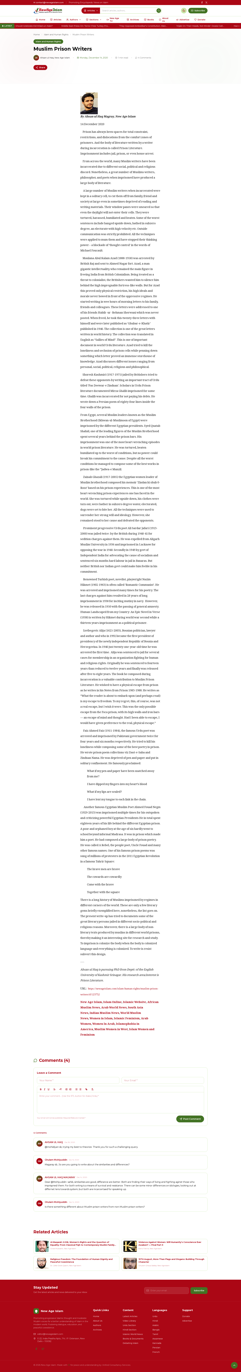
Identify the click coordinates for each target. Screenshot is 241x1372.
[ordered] (76, 1089)
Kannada (156, 1343)
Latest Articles (130, 1316)
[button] (54, 1089)
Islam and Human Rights (56, 34)
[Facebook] (36, 1349)
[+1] (70, 1089)
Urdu (154, 1316)
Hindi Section (129, 1329)
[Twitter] (43, 1349)
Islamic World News (133, 1334)
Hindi (155, 1321)
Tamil (155, 1334)
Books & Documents (133, 1338)
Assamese (157, 1338)
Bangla (155, 1329)
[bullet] (80, 1089)
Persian (156, 1347)
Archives (97, 1329)
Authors (97, 1325)
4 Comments (144, 57)
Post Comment (192, 1119)
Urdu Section (129, 1325)
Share (42, 67)
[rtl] (60, 1089)
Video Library (129, 1321)
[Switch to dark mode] (184, 10)
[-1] (66, 1089)
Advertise (187, 1321)
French (156, 1352)
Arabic (155, 1325)
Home (36, 34)
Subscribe (199, 1290)
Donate (186, 1316)
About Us (97, 1321)
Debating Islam (130, 1343)
